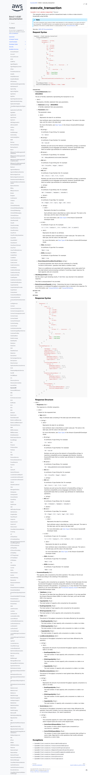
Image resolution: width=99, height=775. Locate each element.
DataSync (12, 343)
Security (11, 46)
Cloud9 (12, 222)
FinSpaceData (14, 447)
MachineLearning (14, 653)
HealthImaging (14, 710)
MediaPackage (14, 695)
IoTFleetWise (13, 547)
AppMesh (12, 112)
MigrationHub (13, 717)
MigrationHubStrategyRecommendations (17, 732)
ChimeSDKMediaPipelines (16, 208)
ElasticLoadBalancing (15, 420)
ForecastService (14, 457)
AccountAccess (14, 56)
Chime (12, 203)
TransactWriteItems (71, 25)
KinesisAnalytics (14, 598)
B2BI (11, 139)
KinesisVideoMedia (15, 590)
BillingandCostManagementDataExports (17, 156)
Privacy (32, 771)
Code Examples (13, 41)
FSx (11, 467)
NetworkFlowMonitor (15, 757)
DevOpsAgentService (15, 358)
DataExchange (14, 338)
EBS (11, 392)
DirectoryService (14, 380)
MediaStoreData (14, 705)
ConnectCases (14, 316)
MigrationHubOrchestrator (17, 729)
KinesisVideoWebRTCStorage (17, 596)
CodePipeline (13, 277)
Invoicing (12, 531)
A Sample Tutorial (13, 39)
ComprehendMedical (15, 294)
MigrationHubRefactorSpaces (17, 723)
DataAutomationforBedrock (17, 179)
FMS (11, 454)
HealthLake (13, 504)
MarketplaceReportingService (17, 681)
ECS (11, 405)
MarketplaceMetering (15, 715)
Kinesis (12, 585)
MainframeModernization (16, 650)
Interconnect (13, 526)
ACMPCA (12, 61)
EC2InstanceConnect (15, 397)
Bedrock (12, 167)
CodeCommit (13, 262)
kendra (12, 575)
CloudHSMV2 (13, 240)
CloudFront (13, 232)
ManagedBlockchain (15, 660)
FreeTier (12, 464)
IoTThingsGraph (14, 555)
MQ (11, 737)
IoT (11, 534)
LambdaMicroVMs (14, 616)
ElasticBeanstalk (14, 417)
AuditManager (14, 132)
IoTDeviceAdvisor (14, 545)
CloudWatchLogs (14, 645)
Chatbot (12, 200)
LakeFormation (14, 608)
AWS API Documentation (45, 29)
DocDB (12, 373)
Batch (11, 149)
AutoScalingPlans (14, 137)
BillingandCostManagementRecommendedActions (17, 164)
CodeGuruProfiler (14, 275)
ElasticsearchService (15, 437)
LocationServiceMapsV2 (16, 474)
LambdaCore (13, 613)
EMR (11, 427)
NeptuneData (13, 752)
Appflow (12, 96)
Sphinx (36, 770)
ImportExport (13, 516)
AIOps (12, 69)
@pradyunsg (43, 770)
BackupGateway (14, 144)
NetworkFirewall (14, 755)
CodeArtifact (13, 255)
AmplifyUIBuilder (14, 79)
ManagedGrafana (14, 489)
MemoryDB (13, 712)
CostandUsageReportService (17, 330)
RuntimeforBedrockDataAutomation (17, 182)
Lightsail (12, 641)
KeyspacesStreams (15, 582)
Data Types (58, 125)
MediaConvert (14, 690)
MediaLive (13, 693)
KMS (11, 606)
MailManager (13, 658)
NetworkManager (14, 760)
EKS (11, 410)
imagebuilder (13, 514)
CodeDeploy (13, 267)
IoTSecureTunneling (15, 550)
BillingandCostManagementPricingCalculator (17, 160)
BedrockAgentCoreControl (17, 177)
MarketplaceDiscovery (16, 674)
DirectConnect (14, 363)
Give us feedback (13, 33)
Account (12, 54)
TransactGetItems (53, 288)
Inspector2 (13, 524)
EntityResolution (14, 435)
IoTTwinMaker (13, 557)
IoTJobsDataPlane (15, 539)
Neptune (12, 747)
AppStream (13, 117)
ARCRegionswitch (14, 122)
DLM (11, 368)
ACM (11, 59)
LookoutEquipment (15, 648)
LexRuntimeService (15, 623)
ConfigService (14, 303)
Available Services (13, 49)
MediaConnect (14, 688)
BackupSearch (14, 147)
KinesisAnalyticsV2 (15, 601)
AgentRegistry (14, 64)
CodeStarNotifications (16, 282)
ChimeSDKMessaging (15, 213)
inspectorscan (14, 521)
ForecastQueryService (16, 459)
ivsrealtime (13, 565)
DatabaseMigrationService (17, 370)
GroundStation (14, 497)
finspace (12, 445)
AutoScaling (13, 134)
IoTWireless (13, 560)
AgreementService (15, 665)
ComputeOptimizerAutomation (17, 300)
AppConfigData (14, 91)
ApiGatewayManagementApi (17, 84)
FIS (11, 452)
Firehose (12, 449)
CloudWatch (13, 252)
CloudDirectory (14, 227)
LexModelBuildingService (16, 621)
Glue (11, 487)
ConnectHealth (14, 318)
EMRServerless (14, 432)
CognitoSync (13, 289)
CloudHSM (13, 237)
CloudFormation (14, 230)
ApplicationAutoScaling (16, 101)
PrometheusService (15, 71)
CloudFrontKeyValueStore (16, 235)
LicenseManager (14, 631)
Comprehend (13, 292)
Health (12, 502)
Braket (12, 193)
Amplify (12, 74)
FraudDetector (14, 462)
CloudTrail (12, 247)
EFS (11, 407)
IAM (11, 507)
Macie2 (12, 655)
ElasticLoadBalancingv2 (16, 422)
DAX (11, 348)
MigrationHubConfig (15, 726)
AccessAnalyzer (14, 51)
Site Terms (36, 771)
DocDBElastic (13, 375)
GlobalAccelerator (14, 484)
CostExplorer (13, 198)
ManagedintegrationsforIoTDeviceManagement (17, 542)
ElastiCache (13, 415)
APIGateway (13, 81)
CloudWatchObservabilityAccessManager (17, 773)
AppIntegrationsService (16, 98)
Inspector (12, 519)
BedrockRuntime (14, 185)
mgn (11, 720)
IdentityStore (13, 512)
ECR (11, 400)
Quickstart (11, 36)
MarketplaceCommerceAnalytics (17, 685)
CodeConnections (14, 265)
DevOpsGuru (13, 360)
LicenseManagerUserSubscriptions (17, 637)
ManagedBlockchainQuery (17, 663)
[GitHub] (86, 770)
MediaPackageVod (15, 698)
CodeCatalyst (13, 260)
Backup (12, 142)
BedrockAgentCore (15, 174)
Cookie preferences (44, 771)
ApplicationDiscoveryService (17, 365)
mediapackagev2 (14, 700)
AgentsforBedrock (15, 169)
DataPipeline (13, 340)
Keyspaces (13, 580)
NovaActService (14, 770)
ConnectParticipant (15, 320)
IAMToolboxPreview (15, 509)
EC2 (11, 395)
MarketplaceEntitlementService (17, 677)
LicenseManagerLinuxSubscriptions (17, 634)
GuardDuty (13, 499)
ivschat (12, 567)
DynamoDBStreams (15, 390)
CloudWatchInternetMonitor (17, 529)
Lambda (12, 611)
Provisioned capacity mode (69, 587)
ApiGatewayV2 (14, 86)
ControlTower (13, 325)
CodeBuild (13, 257)
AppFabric (13, 94)
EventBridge (13, 440)
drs (11, 378)
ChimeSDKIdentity (15, 205)
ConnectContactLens (15, 308)
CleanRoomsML (14, 220)
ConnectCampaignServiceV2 (17, 313)
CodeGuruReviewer (15, 270)
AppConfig (13, 89)
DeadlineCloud (14, 350)
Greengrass (13, 492)
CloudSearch (13, 242)
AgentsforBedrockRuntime (17, 172)
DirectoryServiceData (15, 383)
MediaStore (13, 703)
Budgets (12, 195)
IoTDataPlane (13, 536)
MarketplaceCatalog (15, 668)
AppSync (12, 120)
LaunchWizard (14, 618)
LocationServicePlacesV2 (16, 477)
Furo (48, 770)
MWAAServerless (14, 745)
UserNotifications (14, 765)
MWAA (12, 742)
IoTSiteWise (13, 552)
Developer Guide (13, 44)
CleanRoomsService (15, 218)
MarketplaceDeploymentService (17, 671)
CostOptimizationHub (15, 328)
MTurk (12, 740)
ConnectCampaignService (17, 311)
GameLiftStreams (14, 472)
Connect (12, 306)
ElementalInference (15, 425)
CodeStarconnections (15, 280)
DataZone (12, 345)
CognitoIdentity (14, 285)
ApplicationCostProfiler (16, 110)
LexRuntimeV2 (14, 628)
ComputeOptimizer (15, 297)
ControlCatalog (14, 323)
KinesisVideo (13, 603)
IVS (11, 562)
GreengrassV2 (13, 494)
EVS (11, 442)
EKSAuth (12, 412)
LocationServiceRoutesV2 (16, 479)
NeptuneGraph (14, 750)
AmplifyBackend (14, 76)
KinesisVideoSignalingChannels (17, 593)
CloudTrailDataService (16, 250)
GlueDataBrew (14, 335)
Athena (12, 129)
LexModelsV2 (13, 626)
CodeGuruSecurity (15, 272)
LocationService (14, 643)
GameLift (12, 469)
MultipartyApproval (15, 735)
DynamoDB (13, 387)
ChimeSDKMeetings (15, 210)
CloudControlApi (14, 225)
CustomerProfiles (14, 333)
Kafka (11, 570)
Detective (12, 353)
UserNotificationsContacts (17, 767)
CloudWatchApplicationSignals (17, 107)
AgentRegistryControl (15, 66)
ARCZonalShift (14, 125)
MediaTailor (13, 707)
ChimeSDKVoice (14, 215)
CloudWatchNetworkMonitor (17, 762)
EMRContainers (14, 430)
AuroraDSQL (13, 385)
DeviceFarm (13, 355)
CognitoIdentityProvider (16, 287)
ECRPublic (13, 402)
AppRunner (13, 115)
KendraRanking (14, 577)
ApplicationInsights (15, 103)
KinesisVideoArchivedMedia (17, 587)
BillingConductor (14, 190)
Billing (11, 188)
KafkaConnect (14, 572)
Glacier (12, 482)
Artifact (12, 127)
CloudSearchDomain (15, 245)
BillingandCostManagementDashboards (17, 152)
